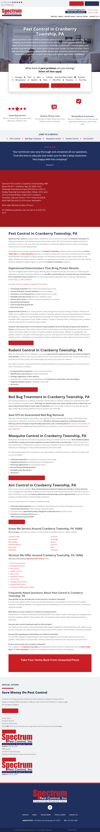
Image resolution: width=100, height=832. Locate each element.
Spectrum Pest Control (11, 183)
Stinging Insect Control (18, 582)
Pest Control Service (17, 563)
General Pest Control (18, 584)
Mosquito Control (16, 576)
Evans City (12, 547)
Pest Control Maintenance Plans (22, 587)
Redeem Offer (9, 731)
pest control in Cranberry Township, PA (26, 284)
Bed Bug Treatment (17, 566)
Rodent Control (16, 571)
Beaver (53, 542)
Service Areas (70, 16)
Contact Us (93, 16)
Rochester (54, 550)
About (61, 16)
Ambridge (54, 539)
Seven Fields (12, 539)
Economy (54, 537)
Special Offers (82, 16)
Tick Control (14, 579)
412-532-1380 (93, 13)
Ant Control (14, 568)
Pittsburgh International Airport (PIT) (17, 189)
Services (54, 16)
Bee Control (14, 574)
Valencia (54, 545)
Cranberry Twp (22, 186)
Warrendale (12, 542)
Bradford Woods (14, 545)
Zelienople (12, 550)
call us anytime (25, 280)
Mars (52, 547)
